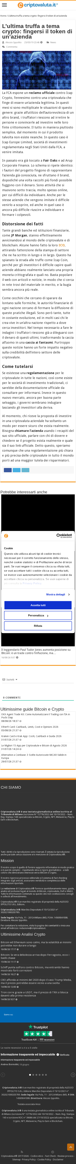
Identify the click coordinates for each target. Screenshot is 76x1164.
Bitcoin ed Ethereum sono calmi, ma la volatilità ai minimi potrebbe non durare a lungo (36, 944)
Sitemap (16, 1159)
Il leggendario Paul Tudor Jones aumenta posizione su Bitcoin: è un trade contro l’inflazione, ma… (36, 651)
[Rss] (22, 1152)
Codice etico (37, 1156)
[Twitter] (29, 1152)
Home (3, 15)
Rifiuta (38, 625)
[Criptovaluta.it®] (38, 5)
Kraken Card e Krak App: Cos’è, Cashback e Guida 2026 (31, 736)
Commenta (11, 46)
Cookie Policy (44, 1159)
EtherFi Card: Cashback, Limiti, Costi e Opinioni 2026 (29, 726)
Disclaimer (58, 1159)
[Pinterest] (33, 1152)
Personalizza (36, 615)
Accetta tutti (38, 605)
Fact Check (50, 1156)
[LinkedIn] (37, 1152)
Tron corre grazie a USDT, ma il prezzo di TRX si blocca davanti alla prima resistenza (34, 994)
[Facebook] (25, 1152)
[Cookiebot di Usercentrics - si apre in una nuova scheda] (56, 536)
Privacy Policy (32, 583)
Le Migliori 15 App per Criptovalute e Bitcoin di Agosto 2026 (34, 745)
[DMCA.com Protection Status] (38, 1136)
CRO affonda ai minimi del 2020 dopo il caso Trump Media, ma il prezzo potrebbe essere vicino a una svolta (36, 981)
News (53, 42)
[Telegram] (53, 1152)
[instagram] (45, 1152)
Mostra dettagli (55, 594)
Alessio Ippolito (13, 42)
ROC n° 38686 (26, 1117)
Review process (65, 1156)
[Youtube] (41, 1152)
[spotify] (49, 1152)
